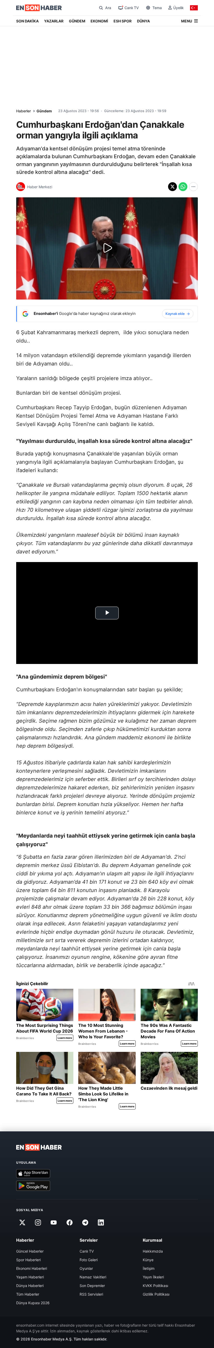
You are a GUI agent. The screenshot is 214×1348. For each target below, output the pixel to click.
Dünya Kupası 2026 (33, 1303)
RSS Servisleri (91, 1294)
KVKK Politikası (155, 1285)
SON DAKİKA (27, 21)
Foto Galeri (89, 1260)
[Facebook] (69, 1223)
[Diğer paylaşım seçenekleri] (193, 186)
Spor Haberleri (28, 1260)
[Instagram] (38, 1223)
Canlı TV (87, 1251)
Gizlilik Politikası (156, 1294)
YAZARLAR (53, 21)
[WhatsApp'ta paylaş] (183, 186)
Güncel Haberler (30, 1251)
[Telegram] (85, 1223)
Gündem (44, 111)
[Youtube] (54, 1223)
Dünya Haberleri (30, 1285)
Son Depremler (92, 1285)
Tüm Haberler (27, 1294)
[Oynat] (107, 248)
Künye (148, 1260)
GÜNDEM (77, 21)
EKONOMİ (99, 21)
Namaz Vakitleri (93, 1277)
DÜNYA (143, 21)
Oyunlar (86, 1268)
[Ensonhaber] (39, 7)
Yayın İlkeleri (153, 1277)
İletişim (148, 1268)
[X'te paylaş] (172, 186)
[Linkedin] (101, 1223)
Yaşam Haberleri (30, 1277)
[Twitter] (22, 1223)
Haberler (23, 111)
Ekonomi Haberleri (31, 1268)
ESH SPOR (123, 21)
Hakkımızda (153, 1251)
